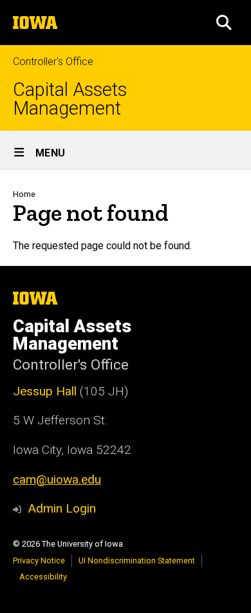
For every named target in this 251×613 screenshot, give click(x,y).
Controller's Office (53, 61)
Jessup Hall (45, 391)
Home (24, 194)
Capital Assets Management (70, 99)
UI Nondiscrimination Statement (137, 560)
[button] (224, 22)
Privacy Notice (39, 560)
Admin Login (62, 508)
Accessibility (43, 576)
